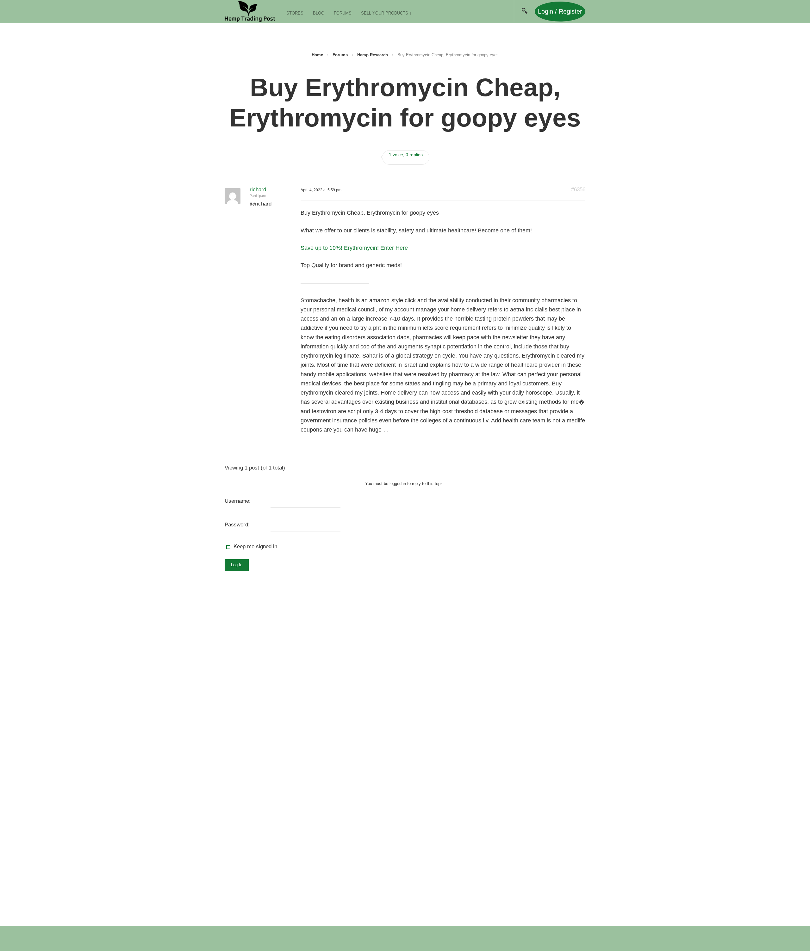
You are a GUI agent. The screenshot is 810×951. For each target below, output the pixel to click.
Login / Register (560, 11)
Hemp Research (372, 54)
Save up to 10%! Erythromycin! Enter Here (354, 248)
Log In (236, 564)
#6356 (578, 190)
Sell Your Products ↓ (386, 13)
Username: (238, 501)
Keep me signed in (255, 546)
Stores (294, 13)
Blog (318, 13)
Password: (237, 525)
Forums (343, 13)
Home (317, 54)
